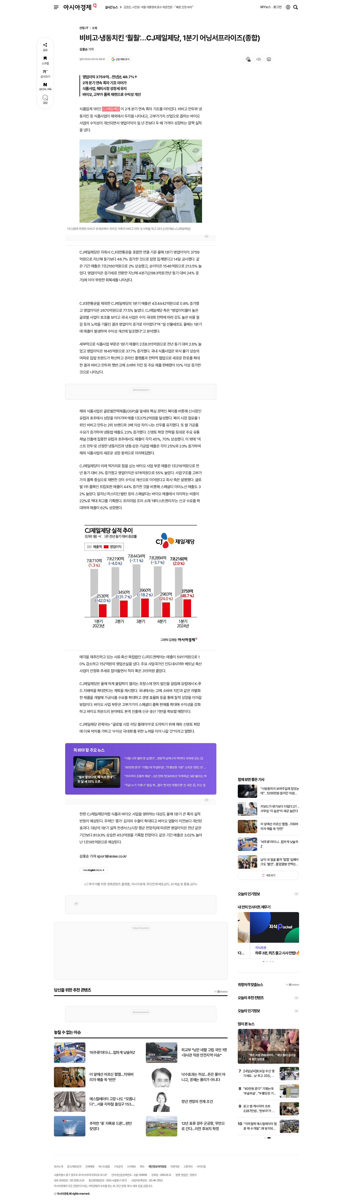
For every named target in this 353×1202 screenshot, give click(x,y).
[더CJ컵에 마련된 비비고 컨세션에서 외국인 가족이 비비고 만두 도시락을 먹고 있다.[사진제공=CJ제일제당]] (140, 181)
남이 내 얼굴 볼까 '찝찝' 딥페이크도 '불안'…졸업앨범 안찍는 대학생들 (279, 862)
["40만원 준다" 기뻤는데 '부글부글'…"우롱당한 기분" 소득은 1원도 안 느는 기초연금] (289, 1096)
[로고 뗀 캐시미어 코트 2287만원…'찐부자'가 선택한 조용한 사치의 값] (289, 1114)
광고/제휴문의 (74, 1166)
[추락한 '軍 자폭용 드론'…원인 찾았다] (69, 1135)
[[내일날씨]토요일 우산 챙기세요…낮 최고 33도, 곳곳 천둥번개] (289, 1079)
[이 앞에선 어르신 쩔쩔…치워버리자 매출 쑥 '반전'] (247, 832)
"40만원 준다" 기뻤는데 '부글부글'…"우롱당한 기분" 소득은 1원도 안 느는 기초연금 (166, 767)
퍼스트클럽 (104, 1166)
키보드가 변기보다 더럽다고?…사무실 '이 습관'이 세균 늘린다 (279, 809)
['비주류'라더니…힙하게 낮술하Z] (247, 850)
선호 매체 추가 (122, 59)
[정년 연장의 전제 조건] (161, 1111)
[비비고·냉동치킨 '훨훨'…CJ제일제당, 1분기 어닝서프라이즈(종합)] (140, 581)
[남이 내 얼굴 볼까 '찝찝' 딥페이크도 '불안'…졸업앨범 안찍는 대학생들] (247, 867)
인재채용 (89, 1166)
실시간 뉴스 (111, 7)
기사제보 (131, 1166)
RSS (142, 1166)
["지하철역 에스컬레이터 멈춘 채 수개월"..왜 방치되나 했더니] (289, 1132)
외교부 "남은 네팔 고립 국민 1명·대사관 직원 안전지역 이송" (204, 1053)
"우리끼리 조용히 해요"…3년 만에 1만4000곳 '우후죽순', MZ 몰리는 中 (165, 776)
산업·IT (84, 28)
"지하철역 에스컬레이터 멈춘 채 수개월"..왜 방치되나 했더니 (260, 1128)
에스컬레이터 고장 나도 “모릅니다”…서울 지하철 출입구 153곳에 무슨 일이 (112, 1102)
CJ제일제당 (111, 109)
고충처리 (187, 1166)
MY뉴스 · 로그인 (271, 7)
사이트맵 (201, 1166)
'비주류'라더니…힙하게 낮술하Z (279, 844)
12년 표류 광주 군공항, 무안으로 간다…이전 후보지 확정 (203, 1126)
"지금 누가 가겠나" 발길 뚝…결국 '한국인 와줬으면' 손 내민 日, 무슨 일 (165, 785)
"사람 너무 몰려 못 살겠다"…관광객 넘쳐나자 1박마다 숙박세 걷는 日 (163, 758)
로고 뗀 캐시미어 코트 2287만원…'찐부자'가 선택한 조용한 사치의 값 (259, 1110)
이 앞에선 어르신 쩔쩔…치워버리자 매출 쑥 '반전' (279, 826)
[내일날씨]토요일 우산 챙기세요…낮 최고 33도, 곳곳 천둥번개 (259, 1075)
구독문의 (118, 1166)
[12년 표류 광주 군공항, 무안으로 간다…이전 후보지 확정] (161, 1135)
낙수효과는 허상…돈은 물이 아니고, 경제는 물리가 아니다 (203, 1077)
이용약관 (174, 1166)
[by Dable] (221, 991)
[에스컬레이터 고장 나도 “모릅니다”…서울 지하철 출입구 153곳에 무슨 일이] (69, 1111)
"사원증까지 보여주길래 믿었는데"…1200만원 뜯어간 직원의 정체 (279, 791)
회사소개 (58, 1166)
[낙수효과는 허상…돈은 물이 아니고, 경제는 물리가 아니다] (161, 1086)
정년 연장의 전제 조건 (197, 1101)
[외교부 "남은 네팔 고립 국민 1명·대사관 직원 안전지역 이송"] (161, 1061)
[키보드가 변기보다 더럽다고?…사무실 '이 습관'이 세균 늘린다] (247, 814)
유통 (94, 28)
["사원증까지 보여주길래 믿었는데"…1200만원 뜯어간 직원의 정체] (247, 796)
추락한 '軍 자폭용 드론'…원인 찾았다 (110, 1126)
